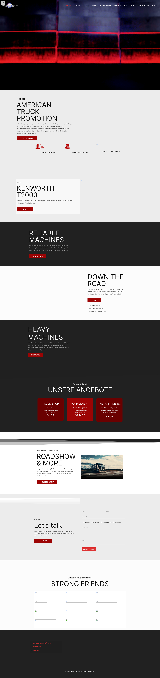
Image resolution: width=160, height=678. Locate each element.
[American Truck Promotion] (10, 5)
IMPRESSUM (37, 647)
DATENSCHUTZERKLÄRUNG (42, 643)
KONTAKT (36, 650)
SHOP (50, 415)
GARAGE (80, 415)
